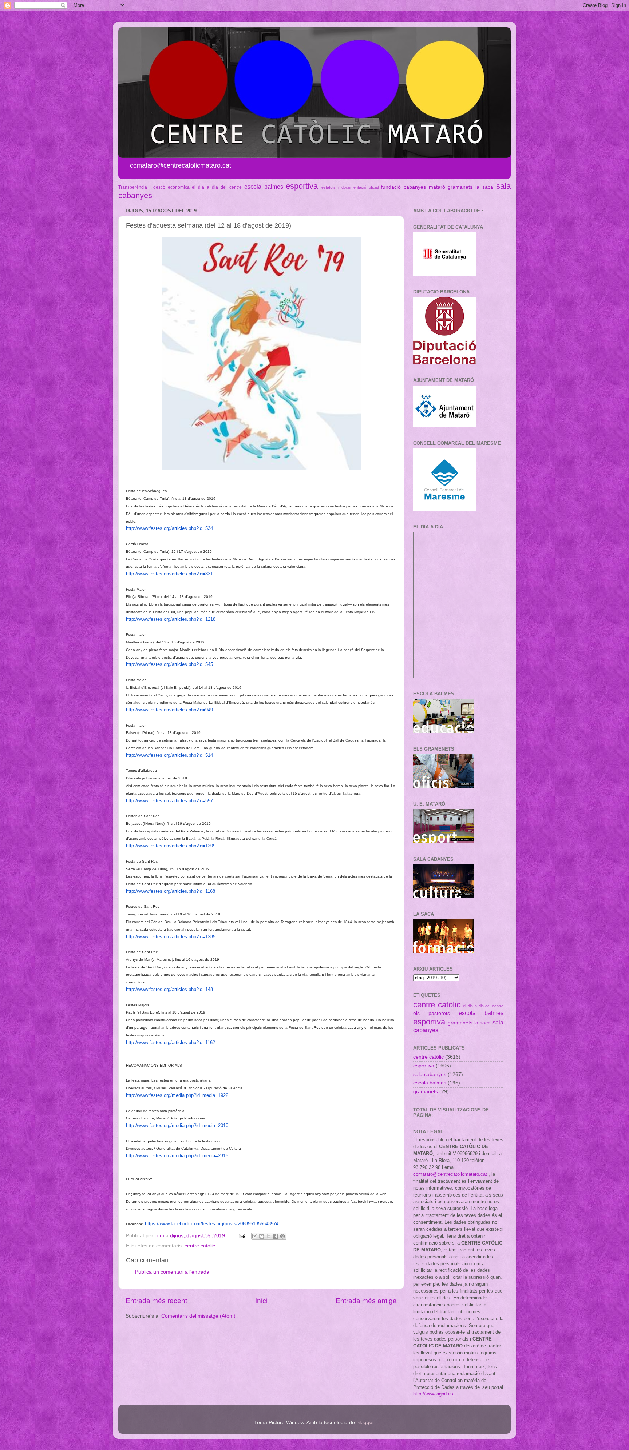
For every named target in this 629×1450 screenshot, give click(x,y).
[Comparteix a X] (268, 1236)
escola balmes (263, 186)
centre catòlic (200, 1246)
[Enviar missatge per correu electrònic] (241, 1235)
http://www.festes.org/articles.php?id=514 (169, 755)
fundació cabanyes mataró (413, 187)
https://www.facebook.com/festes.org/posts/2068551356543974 (211, 1223)
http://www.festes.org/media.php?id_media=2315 (177, 1155)
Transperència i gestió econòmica (154, 187)
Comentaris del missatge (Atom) (198, 1316)
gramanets (460, 187)
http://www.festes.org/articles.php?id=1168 (170, 891)
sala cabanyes (429, 1074)
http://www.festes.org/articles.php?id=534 (169, 528)
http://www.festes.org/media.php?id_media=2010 (177, 1125)
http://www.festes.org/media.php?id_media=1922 (177, 1095)
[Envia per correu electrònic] (254, 1236)
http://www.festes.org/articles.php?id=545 (169, 664)
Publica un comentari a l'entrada (172, 1272)
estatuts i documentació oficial (350, 187)
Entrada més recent (156, 1301)
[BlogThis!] (261, 1236)
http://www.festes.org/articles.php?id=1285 (170, 936)
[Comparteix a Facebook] (275, 1236)
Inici (261, 1301)
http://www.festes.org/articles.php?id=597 (169, 800)
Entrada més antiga (366, 1301)
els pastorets (431, 1013)
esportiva (302, 186)
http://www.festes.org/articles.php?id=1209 (170, 845)
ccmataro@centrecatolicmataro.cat (450, 1174)
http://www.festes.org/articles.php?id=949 (169, 709)
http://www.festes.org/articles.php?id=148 (169, 989)
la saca (484, 187)
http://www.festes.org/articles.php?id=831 (169, 573)
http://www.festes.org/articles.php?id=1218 (170, 619)
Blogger (365, 1422)
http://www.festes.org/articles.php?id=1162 (170, 1042)
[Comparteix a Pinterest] (282, 1236)
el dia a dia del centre (216, 187)
